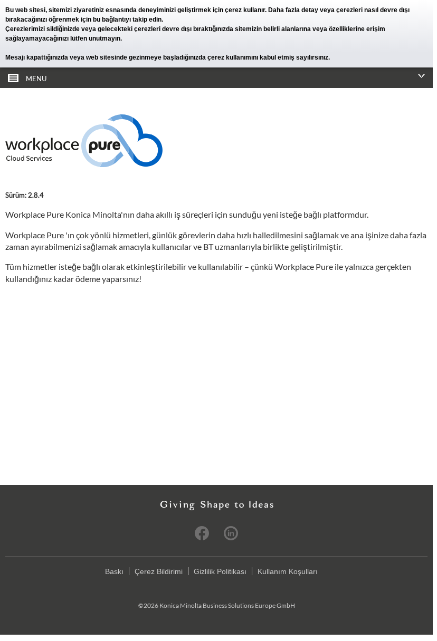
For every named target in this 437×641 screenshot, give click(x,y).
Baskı (114, 571)
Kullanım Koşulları (288, 571)
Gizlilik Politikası (220, 571)
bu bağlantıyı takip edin (127, 19)
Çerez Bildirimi (159, 571)
